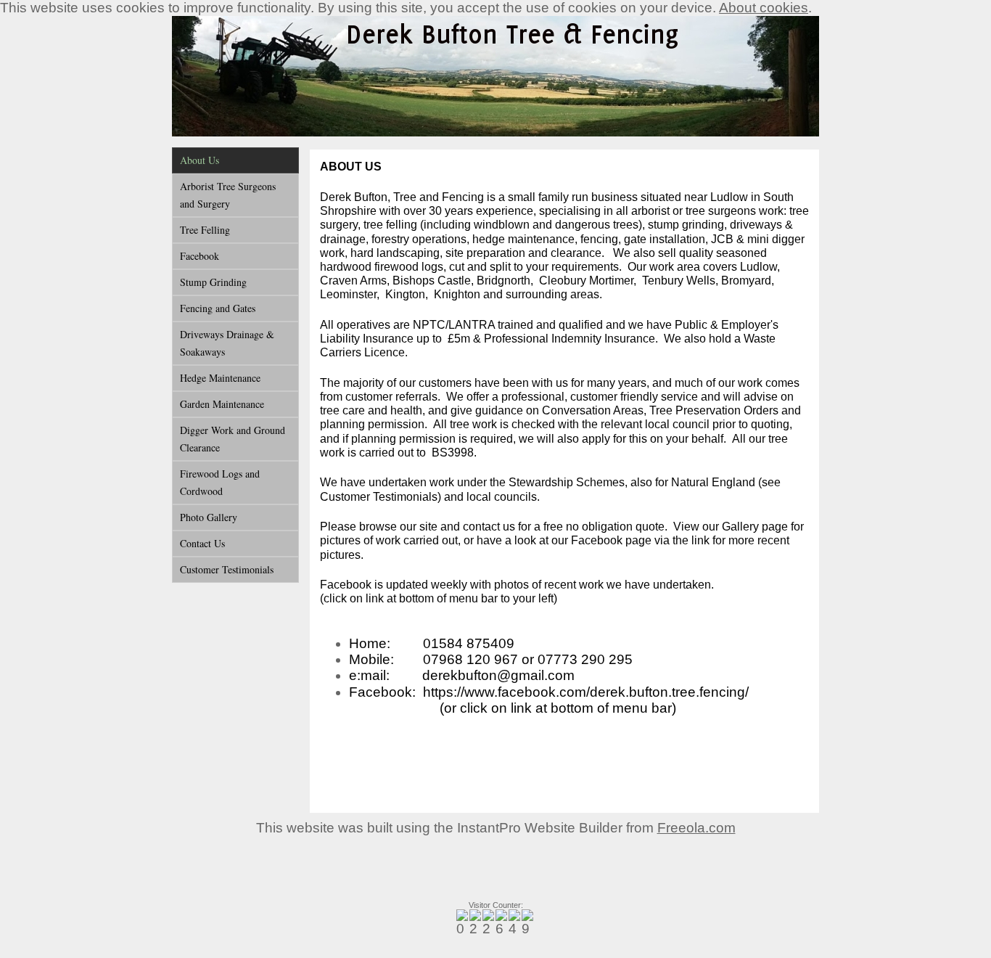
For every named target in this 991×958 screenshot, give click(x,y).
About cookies (763, 7)
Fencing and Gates (217, 308)
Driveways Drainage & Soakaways (227, 343)
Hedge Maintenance (220, 378)
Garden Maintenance (222, 404)
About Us (199, 160)
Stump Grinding (213, 282)
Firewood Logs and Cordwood (220, 482)
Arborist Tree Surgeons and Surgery (228, 194)
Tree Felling (205, 230)
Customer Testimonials (227, 569)
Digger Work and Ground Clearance (232, 438)
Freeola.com (696, 827)
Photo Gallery (208, 517)
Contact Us (202, 543)
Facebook (199, 256)
